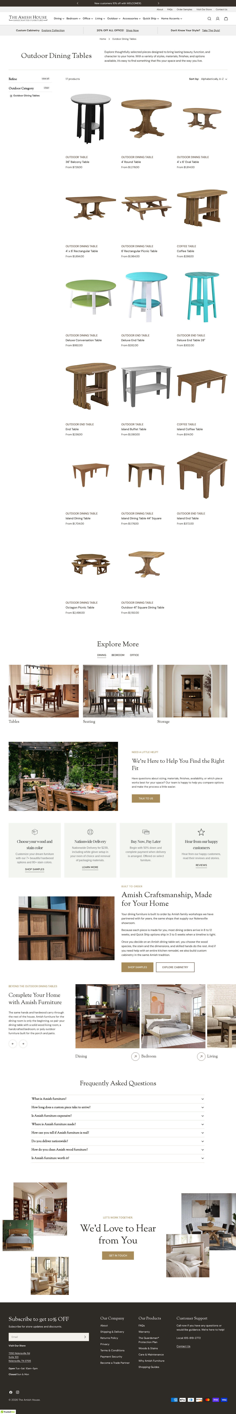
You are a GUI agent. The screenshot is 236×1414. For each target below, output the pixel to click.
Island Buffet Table (133, 429)
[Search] (209, 18)
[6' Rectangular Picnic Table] (146, 208)
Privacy (104, 1344)
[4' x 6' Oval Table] (202, 119)
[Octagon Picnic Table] (91, 564)
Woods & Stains (148, 1348)
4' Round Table (131, 162)
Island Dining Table (78, 518)
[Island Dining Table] (91, 475)
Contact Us (221, 9)
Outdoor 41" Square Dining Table (142, 607)
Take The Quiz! (211, 30)
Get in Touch (118, 1255)
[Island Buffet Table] (146, 386)
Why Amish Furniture (151, 1361)
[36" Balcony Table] (91, 119)
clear (46, 87)
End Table (72, 429)
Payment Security (111, 1356)
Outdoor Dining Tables (26, 95)
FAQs (170, 9)
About (160, 9)
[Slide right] (23, 1044)
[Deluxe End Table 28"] (202, 297)
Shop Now (132, 30)
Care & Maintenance (151, 1354)
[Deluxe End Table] (146, 297)
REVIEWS (201, 865)
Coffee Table (185, 251)
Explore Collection (53, 30)
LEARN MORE (90, 867)
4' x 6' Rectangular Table (82, 251)
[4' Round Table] (146, 119)
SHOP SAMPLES (34, 869)
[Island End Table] (202, 475)
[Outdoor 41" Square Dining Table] (146, 564)
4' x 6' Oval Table (188, 162)
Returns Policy (109, 1338)
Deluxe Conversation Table (84, 340)
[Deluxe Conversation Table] (91, 297)
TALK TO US (146, 798)
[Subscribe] (85, 1337)
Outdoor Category (21, 88)
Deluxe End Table (132, 340)
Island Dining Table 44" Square (141, 518)
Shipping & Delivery (112, 1331)
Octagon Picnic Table (80, 607)
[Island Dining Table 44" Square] (146, 475)
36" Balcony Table (77, 162)
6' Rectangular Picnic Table (139, 251)
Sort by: (194, 79)
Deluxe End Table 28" (191, 340)
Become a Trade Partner (115, 1363)
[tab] (118, 655)
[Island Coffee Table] (202, 386)
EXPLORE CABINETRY (175, 967)
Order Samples (184, 9)
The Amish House (29, 1400)
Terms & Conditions (112, 1350)
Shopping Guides (149, 1367)
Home (103, 38)
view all (45, 78)
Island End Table (188, 518)
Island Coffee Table (190, 429)
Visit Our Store (204, 9)
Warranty (144, 1331)
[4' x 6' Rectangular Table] (91, 208)
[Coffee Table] (202, 208)
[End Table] (91, 386)
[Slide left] (13, 1044)
